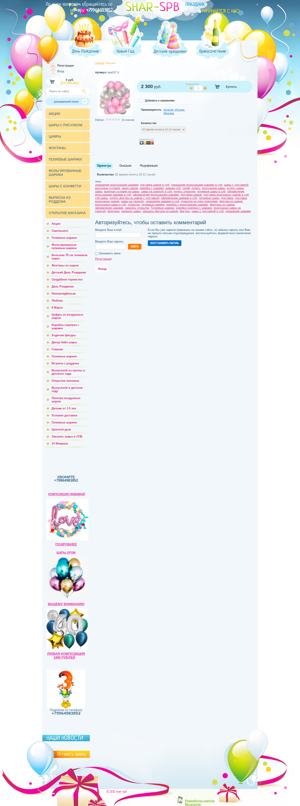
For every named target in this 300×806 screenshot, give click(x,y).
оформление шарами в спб (179, 198)
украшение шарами (238, 211)
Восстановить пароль (164, 243)
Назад (102, 269)
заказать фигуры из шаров (160, 211)
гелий (186, 188)
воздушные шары (213, 188)
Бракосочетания (212, 51)
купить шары (235, 188)
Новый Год (125, 51)
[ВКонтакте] (141, 143)
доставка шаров (191, 194)
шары (98, 191)
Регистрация (65, 65)
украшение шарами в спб (162, 201)
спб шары (101, 198)
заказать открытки (137, 208)
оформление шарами (109, 208)
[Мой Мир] (148, 143)
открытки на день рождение (199, 201)
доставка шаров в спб (154, 184)
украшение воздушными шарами (116, 184)
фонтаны (113, 211)
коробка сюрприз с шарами (194, 208)
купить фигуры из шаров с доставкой (134, 198)
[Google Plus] (152, 143)
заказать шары (131, 211)
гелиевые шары (209, 198)
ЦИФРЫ (55, 136)
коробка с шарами (152, 188)
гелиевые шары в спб (211, 191)
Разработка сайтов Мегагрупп (200, 802)
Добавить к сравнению (159, 100)
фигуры (185, 211)
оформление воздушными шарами (156, 194)
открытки (134, 204)
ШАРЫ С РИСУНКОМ (65, 125)
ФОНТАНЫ (57, 148)
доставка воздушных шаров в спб (226, 194)
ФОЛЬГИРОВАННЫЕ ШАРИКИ (65, 173)
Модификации (149, 166)
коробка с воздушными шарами (187, 204)
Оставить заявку (71, 754)
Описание (125, 166)
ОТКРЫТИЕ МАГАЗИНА (67, 213)
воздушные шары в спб (110, 204)
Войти (135, 246)
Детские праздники (170, 51)
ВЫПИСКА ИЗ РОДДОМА (59, 199)
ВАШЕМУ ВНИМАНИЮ (66, 604)
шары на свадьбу (132, 201)
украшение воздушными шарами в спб (196, 184)
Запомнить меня (109, 253)
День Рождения (85, 51)
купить (196, 188)
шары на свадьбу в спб (156, 191)
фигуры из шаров (230, 201)
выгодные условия (107, 188)
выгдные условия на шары (121, 191)
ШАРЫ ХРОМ (66, 552)
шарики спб (173, 188)
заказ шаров (130, 188)
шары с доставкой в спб (208, 211)
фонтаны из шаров (222, 204)
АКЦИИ (54, 114)
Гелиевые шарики (162, 208)
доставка (227, 198)
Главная (99, 63)
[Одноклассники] (145, 143)
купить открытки (184, 191)
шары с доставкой (236, 184)
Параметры (104, 166)
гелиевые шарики (152, 204)
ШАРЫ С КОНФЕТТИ (65, 186)
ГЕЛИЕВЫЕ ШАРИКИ (65, 159)
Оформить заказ (70, 83)
